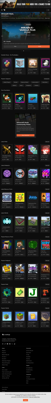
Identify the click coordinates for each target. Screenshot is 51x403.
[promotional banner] (25, 4)
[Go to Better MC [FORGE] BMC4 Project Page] (33, 271)
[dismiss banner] (49, 1)
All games (4, 350)
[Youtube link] (7, 344)
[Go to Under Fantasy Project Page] (7, 176)
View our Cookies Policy (34, 397)
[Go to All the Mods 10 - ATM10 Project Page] (7, 271)
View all (47, 141)
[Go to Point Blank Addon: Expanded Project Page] (7, 152)
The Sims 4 (4, 356)
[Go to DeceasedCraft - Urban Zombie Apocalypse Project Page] (20, 271)
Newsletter (28, 356)
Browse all (46, 78)
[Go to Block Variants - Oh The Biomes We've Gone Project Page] (33, 152)
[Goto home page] (4, 10)
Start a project (4, 369)
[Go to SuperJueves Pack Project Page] (33, 200)
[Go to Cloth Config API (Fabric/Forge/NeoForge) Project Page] (20, 295)
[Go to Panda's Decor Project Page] (20, 66)
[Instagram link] (2, 344)
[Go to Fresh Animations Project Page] (7, 247)
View (15, 46)
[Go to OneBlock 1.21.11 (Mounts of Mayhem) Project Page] (20, 319)
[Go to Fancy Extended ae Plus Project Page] (7, 200)
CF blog (27, 354)
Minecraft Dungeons (6, 362)
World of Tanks (5, 364)
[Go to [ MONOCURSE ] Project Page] (7, 224)
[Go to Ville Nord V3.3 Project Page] (20, 176)
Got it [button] (25, 400)
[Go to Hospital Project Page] (33, 224)
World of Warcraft (5, 354)
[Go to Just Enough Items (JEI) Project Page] (33, 295)
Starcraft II (4, 358)
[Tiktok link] (5, 344)
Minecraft (4, 352)
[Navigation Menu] (1, 10)
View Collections (25, 135)
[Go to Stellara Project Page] (20, 101)
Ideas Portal (28, 352)
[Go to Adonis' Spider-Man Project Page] (20, 152)
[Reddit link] (14, 344)
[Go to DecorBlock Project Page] (7, 66)
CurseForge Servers (30, 362)
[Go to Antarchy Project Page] (33, 101)
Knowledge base (29, 367)
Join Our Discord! (29, 350)
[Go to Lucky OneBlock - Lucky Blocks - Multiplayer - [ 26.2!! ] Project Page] (33, 319)
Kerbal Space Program (6, 360)
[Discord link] (10, 344)
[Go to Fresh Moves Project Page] (20, 247)
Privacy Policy (4, 389)
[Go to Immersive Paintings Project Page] (33, 66)
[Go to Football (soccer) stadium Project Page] (20, 224)
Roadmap (28, 358)
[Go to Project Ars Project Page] (33, 176)
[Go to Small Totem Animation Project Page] (20, 200)
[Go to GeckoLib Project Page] (7, 295)
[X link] (12, 344)
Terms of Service (5, 387)
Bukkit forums (29, 360)
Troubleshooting (29, 369)
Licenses (3, 391)
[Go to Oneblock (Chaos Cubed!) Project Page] (7, 319)
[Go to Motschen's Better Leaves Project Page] (33, 247)
